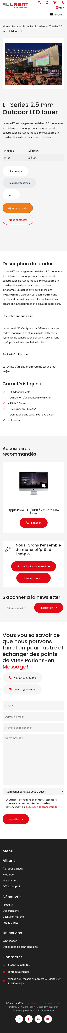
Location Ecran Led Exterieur (29, 26)
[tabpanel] (33, 63)
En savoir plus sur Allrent (31, 566)
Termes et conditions (42, 1003)
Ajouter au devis (17, 208)
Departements (11, 910)
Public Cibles (10, 922)
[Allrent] (15, 4)
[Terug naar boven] (60, 1026)
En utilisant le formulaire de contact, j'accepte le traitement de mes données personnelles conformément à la (31, 803)
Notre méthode (32, 577)
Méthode (8, 874)
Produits (8, 904)
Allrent (26, 1003)
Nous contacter (18, 219)
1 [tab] (33, 84)
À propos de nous (13, 868)
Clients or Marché (13, 916)
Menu (58, 14)
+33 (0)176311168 (24, 677)
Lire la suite (15, 171)
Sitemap (57, 1003)
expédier (14, 819)
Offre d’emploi (11, 886)
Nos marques (10, 880)
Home (6, 26)
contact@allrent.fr (24, 689)
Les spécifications (19, 182)
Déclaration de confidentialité (20, 946)
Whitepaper (10, 940)
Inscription (46, 607)
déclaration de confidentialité (41, 806)
